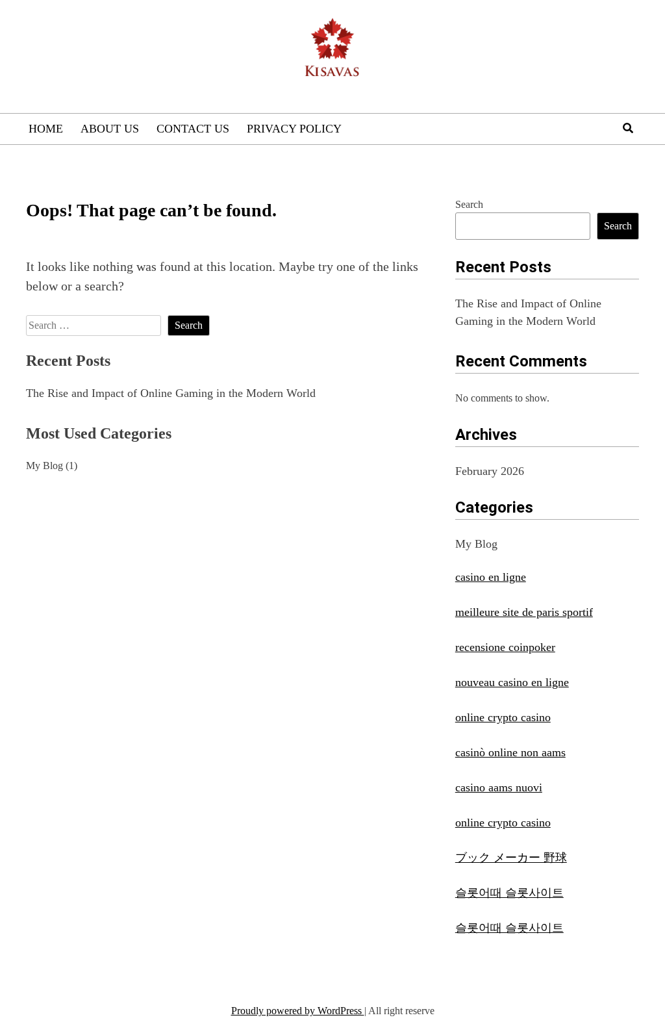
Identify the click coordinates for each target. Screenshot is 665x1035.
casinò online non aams (510, 752)
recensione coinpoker (505, 647)
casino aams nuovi (498, 787)
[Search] (628, 128)
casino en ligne (490, 576)
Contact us (193, 128)
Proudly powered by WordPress (297, 1010)
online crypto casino (503, 717)
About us (110, 128)
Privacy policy (294, 128)
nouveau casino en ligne (512, 682)
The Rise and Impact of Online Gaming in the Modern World (171, 393)
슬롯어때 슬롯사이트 (509, 892)
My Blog (44, 465)
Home (46, 128)
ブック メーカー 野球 (511, 857)
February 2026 (489, 471)
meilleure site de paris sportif (524, 612)
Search (469, 204)
